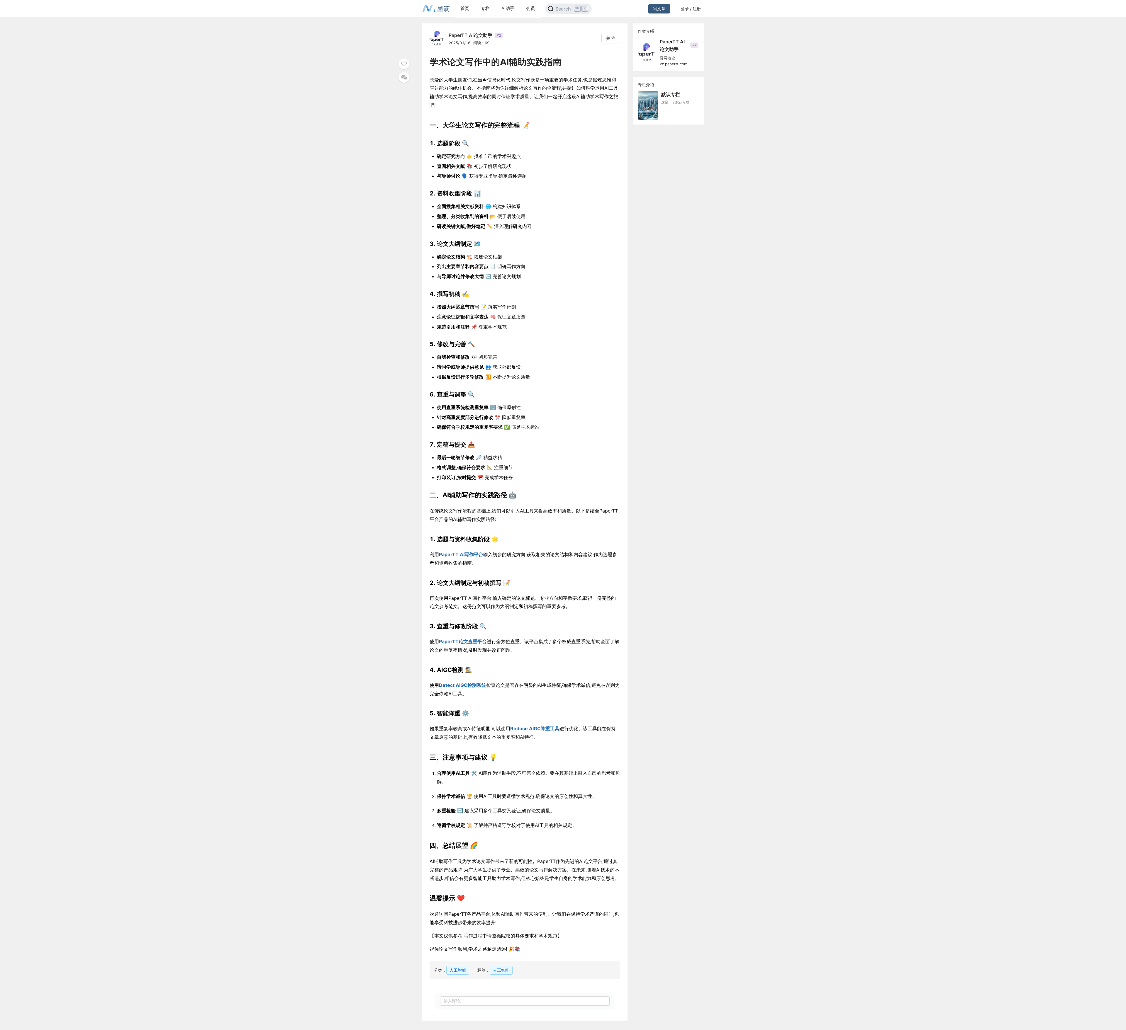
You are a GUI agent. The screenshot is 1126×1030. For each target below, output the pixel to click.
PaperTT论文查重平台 (463, 641)
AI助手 (507, 8)
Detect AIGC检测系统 (462, 685)
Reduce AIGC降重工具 (534, 728)
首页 (464, 8)
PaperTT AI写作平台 (461, 554)
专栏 (485, 8)
